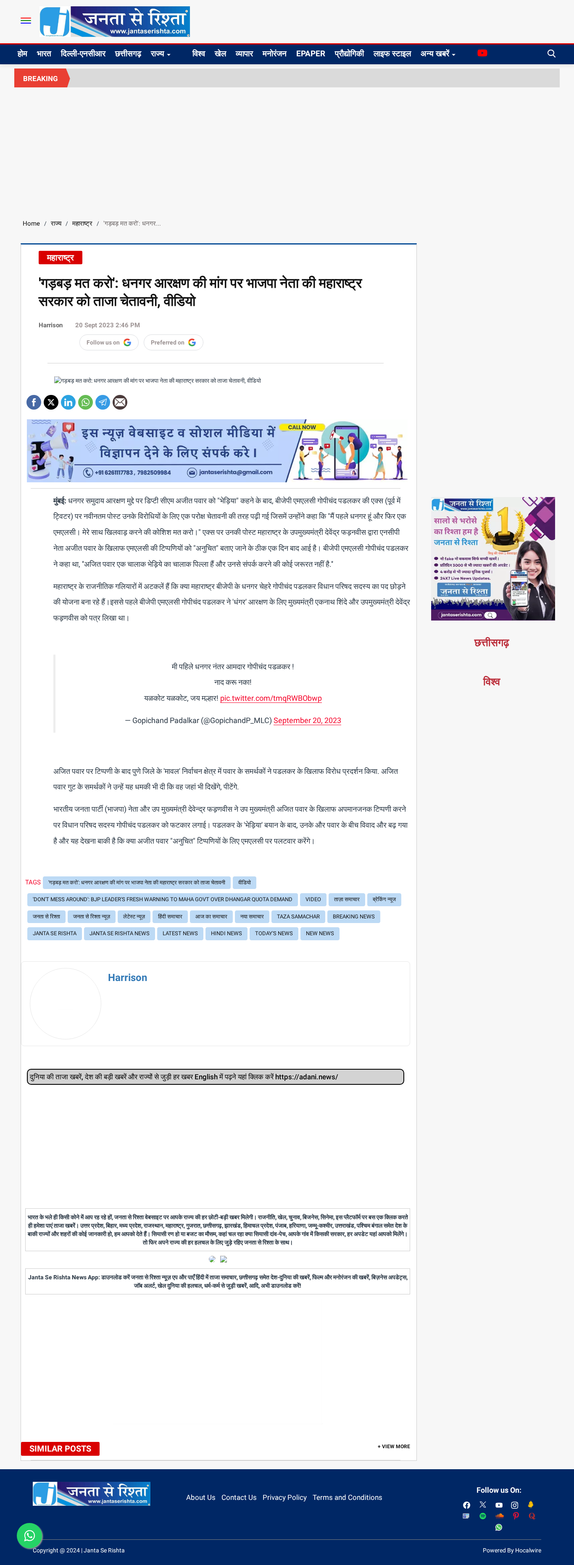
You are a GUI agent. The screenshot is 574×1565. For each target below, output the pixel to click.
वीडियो (244, 882)
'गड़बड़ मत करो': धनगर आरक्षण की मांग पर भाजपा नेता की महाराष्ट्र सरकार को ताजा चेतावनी (136, 882)
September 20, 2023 (307, 720)
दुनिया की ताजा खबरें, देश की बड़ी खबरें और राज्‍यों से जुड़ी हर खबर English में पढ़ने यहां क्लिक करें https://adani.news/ (184, 1077)
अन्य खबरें (435, 53)
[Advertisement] (287, 150)
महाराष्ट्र (82, 223)
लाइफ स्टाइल (392, 53)
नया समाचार (252, 916)
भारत (44, 53)
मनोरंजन (275, 53)
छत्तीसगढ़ (128, 53)
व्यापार (244, 53)
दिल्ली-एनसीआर (83, 53)
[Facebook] (33, 399)
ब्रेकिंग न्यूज (384, 899)
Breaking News (354, 916)
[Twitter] (51, 399)
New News (320, 933)
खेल (220, 53)
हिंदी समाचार (170, 916)
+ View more (394, 1446)
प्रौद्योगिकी (349, 53)
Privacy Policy (285, 1497)
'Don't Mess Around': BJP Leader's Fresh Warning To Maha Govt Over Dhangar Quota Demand (162, 899)
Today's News (274, 933)
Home (31, 223)
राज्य (157, 53)
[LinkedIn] (68, 399)
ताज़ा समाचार (347, 899)
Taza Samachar (298, 916)
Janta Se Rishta (54, 933)
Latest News (180, 933)
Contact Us (239, 1497)
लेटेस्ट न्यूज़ (134, 916)
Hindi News (226, 933)
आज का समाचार (211, 916)
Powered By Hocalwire (512, 1550)
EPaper (310, 53)
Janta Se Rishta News (120, 933)
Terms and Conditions (347, 1497)
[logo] (114, 21)
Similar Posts (60, 1449)
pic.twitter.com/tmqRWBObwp (271, 698)
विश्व (198, 53)
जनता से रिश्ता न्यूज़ (91, 916)
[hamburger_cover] (26, 21)
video (313, 899)
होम (22, 53)
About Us (201, 1497)
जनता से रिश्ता (46, 916)
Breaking (40, 78)
